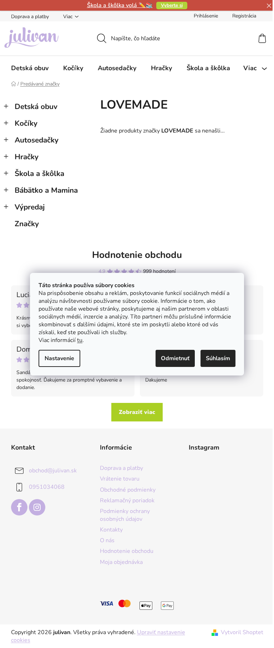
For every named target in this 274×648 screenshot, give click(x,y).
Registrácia (244, 15)
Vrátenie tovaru (119, 479)
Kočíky (26, 123)
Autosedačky (37, 140)
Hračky (27, 157)
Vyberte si (172, 5)
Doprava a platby (30, 16)
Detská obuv (36, 107)
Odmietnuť (175, 358)
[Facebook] (19, 507)
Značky (27, 224)
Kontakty (111, 530)
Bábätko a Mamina (46, 190)
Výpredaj (30, 207)
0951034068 (47, 487)
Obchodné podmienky (128, 490)
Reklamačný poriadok (127, 500)
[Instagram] (37, 507)
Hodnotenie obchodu (137, 255)
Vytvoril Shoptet (242, 632)
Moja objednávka (121, 562)
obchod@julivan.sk (53, 471)
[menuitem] (30, 68)
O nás (107, 540)
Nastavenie (59, 358)
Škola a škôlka (39, 173)
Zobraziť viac (137, 412)
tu (79, 340)
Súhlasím (218, 358)
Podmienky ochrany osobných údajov (125, 515)
